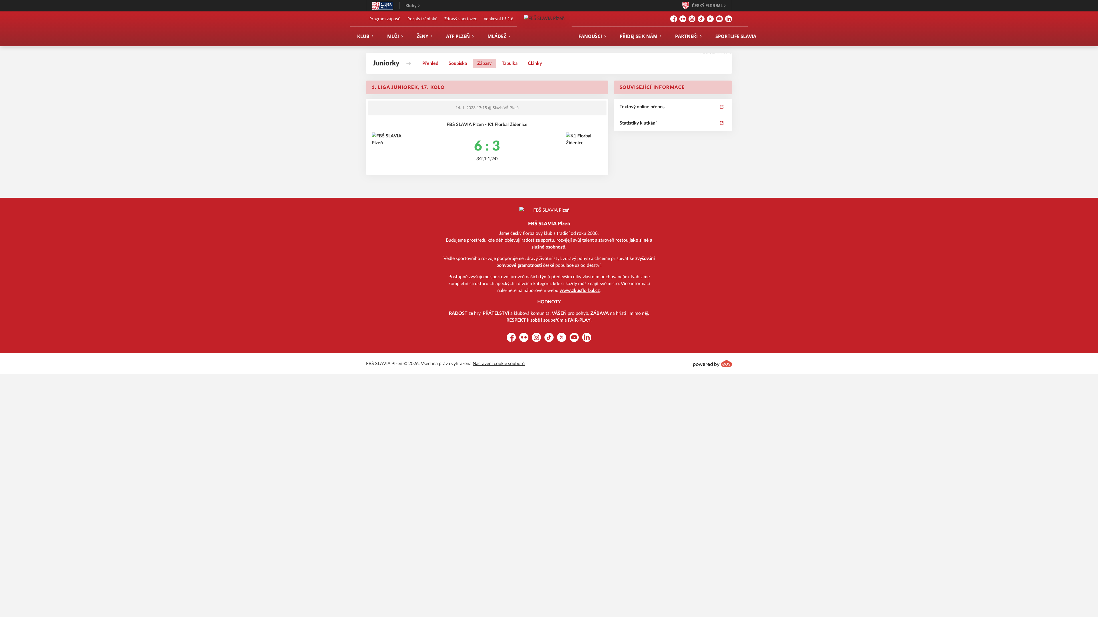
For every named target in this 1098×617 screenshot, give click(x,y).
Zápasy (484, 63)
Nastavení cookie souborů (499, 363)
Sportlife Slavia (735, 36)
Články (535, 63)
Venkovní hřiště (498, 18)
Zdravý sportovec (460, 18)
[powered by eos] (712, 363)
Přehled (430, 63)
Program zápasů (385, 18)
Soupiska (458, 63)
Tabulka (510, 63)
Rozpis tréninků (422, 18)
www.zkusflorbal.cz (580, 290)
